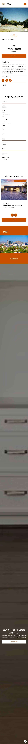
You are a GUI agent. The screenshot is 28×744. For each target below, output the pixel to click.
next (15, 35)
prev (12, 35)
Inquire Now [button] (14, 56)
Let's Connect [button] (14, 641)
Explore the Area (14, 258)
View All (14, 219)
